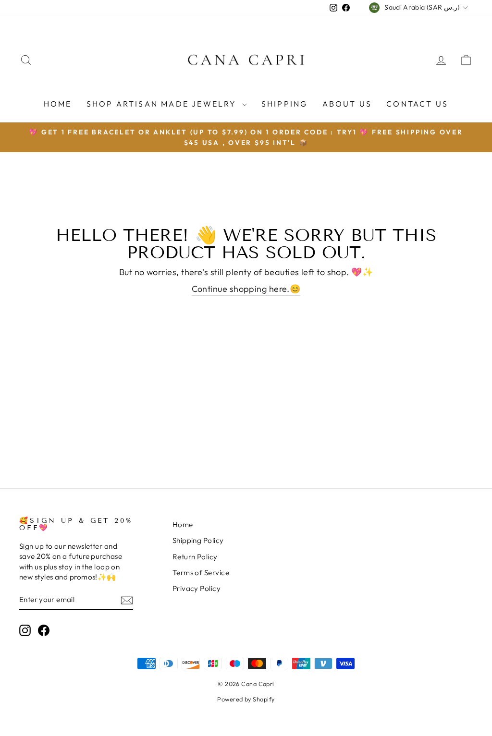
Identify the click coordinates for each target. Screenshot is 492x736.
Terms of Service (200, 572)
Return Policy (195, 556)
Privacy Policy (196, 588)
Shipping (284, 104)
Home (58, 104)
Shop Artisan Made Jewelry (163, 104)
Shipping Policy (198, 540)
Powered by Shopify (245, 699)
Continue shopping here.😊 (246, 288)
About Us (347, 104)
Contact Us (417, 104)
